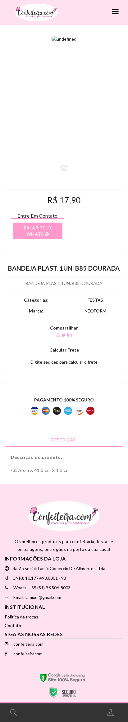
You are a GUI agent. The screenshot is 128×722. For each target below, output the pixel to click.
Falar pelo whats (37, 231)
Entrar (111, 712)
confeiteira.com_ (28, 644)
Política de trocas (21, 616)
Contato (13, 625)
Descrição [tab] (64, 439)
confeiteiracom (27, 653)
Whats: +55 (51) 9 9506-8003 (41, 587)
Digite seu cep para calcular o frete (64, 362)
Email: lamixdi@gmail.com (36, 597)
